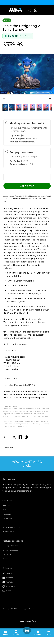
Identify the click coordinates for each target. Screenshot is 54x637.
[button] (50, 98)
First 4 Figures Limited (26, 609)
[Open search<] (29, 10)
